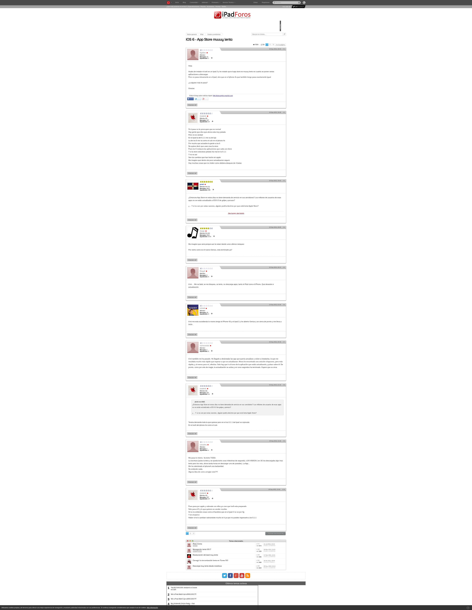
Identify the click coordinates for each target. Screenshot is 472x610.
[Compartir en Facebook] (207, 104)
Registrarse (273, 2)
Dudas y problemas (231, 34)
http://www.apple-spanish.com (240, 101)
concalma (220, 470)
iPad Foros (236, 15)
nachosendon (221, 357)
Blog (184, 2)
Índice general (209, 34)
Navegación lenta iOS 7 (219, 584)
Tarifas (224, 6)
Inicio (177, 2)
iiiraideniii (220, 122)
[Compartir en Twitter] (215, 104)
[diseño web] (298, 7)
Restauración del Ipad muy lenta (222, 593)
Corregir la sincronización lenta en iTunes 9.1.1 (227, 602)
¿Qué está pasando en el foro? (176, 6)
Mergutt (219, 282)
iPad (218, 34)
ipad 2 (212, 577)
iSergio (219, 242)
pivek (219, 190)
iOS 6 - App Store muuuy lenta (226, 42)
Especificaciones (193, 6)
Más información (152, 607)
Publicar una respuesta (258, 564)
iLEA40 (219, 320)
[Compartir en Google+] (222, 104)
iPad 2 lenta (214, 575)
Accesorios (210, 6)
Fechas (217, 6)
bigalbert (220, 55)
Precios (203, 6)
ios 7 (212, 586)
